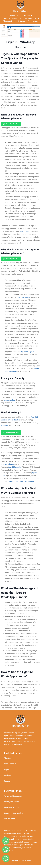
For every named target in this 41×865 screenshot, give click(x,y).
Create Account (10, 764)
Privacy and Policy (11, 802)
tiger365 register (14, 467)
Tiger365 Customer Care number (21, 481)
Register (7, 775)
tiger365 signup (7, 464)
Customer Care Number (13, 813)
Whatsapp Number (11, 807)
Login (6, 770)
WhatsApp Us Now (12, 124)
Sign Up (7, 781)
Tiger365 (7, 758)
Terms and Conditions (13, 796)
